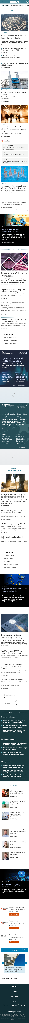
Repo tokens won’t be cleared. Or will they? (14, 274)
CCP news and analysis (10, 701)
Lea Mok (5, 367)
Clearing (14, 611)
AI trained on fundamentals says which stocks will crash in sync (13, 187)
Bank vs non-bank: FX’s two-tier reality (17, 853)
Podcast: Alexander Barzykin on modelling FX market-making (14, 721)
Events (14, 903)
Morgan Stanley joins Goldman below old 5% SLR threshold (13, 766)
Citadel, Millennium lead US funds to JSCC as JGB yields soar (14, 681)
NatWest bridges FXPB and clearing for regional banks (11, 652)
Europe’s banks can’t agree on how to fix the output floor (14, 495)
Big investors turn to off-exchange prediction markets (15, 748)
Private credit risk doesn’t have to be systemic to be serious (17, 802)
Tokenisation (14, 249)
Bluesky (16, 1005)
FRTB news (7, 561)
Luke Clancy (5, 52)
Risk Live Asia (13, 921)
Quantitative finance (6, 882)
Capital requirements (14, 469)
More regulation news (10, 567)
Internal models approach (11, 564)
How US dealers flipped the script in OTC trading (14, 415)
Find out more (14, 914)
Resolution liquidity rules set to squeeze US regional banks (12, 56)
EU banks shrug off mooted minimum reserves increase (11, 511)
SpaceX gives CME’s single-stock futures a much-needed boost (18, 842)
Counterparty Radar (8, 406)
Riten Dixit (14, 807)
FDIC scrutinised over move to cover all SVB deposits (14, 64)
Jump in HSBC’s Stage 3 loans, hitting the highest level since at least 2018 (13, 155)
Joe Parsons (5, 660)
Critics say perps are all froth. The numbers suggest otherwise (15, 744)
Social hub (22, 1005)
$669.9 (8, 145)
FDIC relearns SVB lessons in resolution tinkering (13, 36)
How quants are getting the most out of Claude (12, 885)
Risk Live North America (16, 907)
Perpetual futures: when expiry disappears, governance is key (17, 814)
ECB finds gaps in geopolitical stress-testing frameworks (13, 525)
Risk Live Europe (14, 935)
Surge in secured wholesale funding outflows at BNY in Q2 (15, 162)
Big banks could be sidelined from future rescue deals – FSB (13, 49)
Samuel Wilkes (6, 505)
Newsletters (13, 1005)
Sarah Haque (6, 328)
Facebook (10, 1005)
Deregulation (6, 761)
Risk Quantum (4, 90)
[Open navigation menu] (1, 1)
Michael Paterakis (7, 428)
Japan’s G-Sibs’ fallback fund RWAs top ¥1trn (12, 359)
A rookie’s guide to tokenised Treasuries (12, 304)
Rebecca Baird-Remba (9, 242)
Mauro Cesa (14, 896)
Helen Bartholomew (7, 207)
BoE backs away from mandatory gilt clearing (11, 636)
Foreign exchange (8, 716)
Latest (14, 10)
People (3, 124)
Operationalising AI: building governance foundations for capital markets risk (14, 969)
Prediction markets (8, 739)
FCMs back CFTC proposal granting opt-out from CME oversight (12, 666)
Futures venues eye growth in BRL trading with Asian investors (15, 726)
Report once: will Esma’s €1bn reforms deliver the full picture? (14, 590)
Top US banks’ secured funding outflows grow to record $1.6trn (21, 377)
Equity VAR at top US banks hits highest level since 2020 (7, 377)
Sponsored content (14, 950)
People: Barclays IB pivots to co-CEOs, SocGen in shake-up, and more (14, 129)
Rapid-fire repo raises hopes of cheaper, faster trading (13, 290)
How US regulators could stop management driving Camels (13, 771)
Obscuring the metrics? (10, 340)
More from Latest (21, 210)
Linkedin (7, 1005)
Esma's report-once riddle (17, 5)
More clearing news (9, 698)
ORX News (14, 796)
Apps (19, 1005)
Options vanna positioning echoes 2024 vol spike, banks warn (14, 204)
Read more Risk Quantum (18, 385)
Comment (14, 786)
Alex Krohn (14, 836)
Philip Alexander (6, 67)
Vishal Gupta (15, 819)
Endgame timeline (9, 555)
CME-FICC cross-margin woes (12, 704)
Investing (3, 183)
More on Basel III (8, 558)
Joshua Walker (6, 101)
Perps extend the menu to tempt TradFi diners (12, 230)
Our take (14, 826)
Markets (3, 200)
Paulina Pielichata (7, 532)
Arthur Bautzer (6, 44)
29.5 (5, 159)
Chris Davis (5, 688)
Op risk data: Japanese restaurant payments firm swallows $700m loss (17, 791)
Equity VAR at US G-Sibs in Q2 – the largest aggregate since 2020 (14, 148)
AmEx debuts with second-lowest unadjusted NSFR (14, 93)
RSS (25, 1005)
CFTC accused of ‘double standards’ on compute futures (13, 753)
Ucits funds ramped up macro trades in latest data (7, 439)
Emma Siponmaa (6, 136)
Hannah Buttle (6, 381)
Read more (22, 447)
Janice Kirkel (6, 59)
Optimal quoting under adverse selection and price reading (14, 731)
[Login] (27, 1)
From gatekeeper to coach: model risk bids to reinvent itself (14, 775)
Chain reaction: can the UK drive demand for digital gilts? (14, 320)
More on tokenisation (10, 337)
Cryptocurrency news (10, 343)
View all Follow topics (4, 1005)
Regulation (4, 32)
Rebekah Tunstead (7, 519)
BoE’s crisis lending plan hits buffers (12, 538)
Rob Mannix (5, 194)
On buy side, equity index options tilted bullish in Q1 (20, 439)
